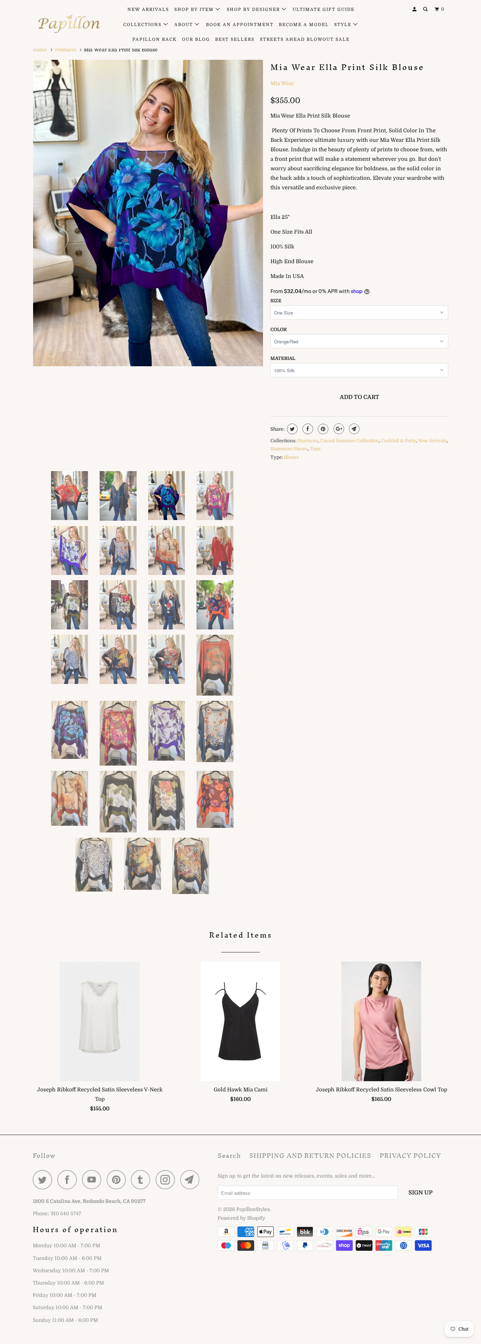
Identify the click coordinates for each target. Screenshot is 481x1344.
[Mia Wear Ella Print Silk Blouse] (148, 213)
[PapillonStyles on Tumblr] (142, 1179)
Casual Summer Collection (349, 440)
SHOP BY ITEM (194, 9)
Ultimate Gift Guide (324, 9)
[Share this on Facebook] (307, 429)
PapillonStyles (253, 1209)
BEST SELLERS (235, 39)
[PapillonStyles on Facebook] (69, 1179)
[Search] (426, 9)
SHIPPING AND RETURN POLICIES (310, 1155)
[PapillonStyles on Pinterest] (118, 1179)
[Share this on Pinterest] (322, 429)
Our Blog (196, 39)
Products (65, 49)
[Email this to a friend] (353, 429)
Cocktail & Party (398, 440)
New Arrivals (432, 440)
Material (282, 358)
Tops (315, 448)
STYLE (343, 24)
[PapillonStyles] (69, 24)
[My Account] (415, 9)
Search (229, 1155)
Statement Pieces (289, 448)
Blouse (291, 457)
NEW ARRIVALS (148, 9)
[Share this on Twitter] (291, 429)
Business (308, 440)
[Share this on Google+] (338, 429)
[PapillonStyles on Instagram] (167, 1179)
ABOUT (184, 24)
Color (278, 329)
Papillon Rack (154, 39)
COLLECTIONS (143, 24)
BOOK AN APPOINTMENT (240, 24)
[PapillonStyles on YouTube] (93, 1179)
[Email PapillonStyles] (192, 1179)
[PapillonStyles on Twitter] (44, 1179)
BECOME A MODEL (304, 24)
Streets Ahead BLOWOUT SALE (305, 39)
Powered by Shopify (241, 1218)
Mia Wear (282, 83)
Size (275, 300)
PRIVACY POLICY (410, 1155)
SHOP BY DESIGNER (254, 9)
